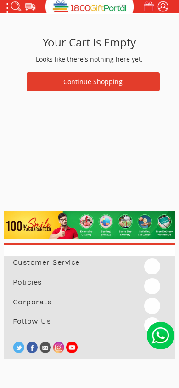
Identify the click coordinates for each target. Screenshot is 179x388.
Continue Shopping (93, 81)
